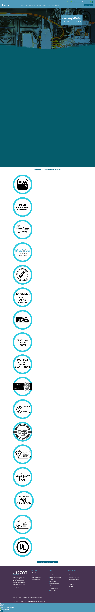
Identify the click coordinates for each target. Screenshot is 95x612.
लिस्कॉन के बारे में (46, 5)
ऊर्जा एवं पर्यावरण (53, 581)
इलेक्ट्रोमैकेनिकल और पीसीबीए (74, 575)
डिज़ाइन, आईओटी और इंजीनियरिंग (75, 572)
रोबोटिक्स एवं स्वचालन (54, 588)
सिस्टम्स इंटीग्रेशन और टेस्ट (74, 579)
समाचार (33, 581)
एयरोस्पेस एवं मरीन (53, 572)
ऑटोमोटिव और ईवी (53, 575)
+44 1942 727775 (19, 577)
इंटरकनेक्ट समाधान (72, 581)
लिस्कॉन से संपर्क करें (16, 587)
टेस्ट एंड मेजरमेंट (53, 590)
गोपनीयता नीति (15, 597)
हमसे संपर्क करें (88, 5)
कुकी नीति (19, 597)
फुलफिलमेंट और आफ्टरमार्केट (74, 577)
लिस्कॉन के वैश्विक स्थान (56, 5)
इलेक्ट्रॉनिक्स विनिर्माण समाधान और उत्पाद (33, 5)
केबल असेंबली (71, 584)
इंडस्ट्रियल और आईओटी (54, 583)
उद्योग (22, 5)
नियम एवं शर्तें (25, 597)
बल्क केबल (71, 586)
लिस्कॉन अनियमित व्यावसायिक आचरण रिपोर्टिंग (35, 597)
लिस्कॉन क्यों (34, 575)
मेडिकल (51, 586)
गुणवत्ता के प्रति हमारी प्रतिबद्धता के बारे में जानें (47, 562)
